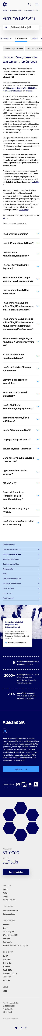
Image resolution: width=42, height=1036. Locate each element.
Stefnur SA (7, 963)
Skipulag (6, 966)
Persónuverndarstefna (10, 1019)
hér (4, 218)
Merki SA (6, 980)
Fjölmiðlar (7, 977)
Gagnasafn (7, 942)
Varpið (5, 896)
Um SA (5, 956)
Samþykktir (7, 970)
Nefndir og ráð (8, 931)
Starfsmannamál (28, 11)
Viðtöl (5, 893)
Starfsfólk (7, 959)
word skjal (23, 210)
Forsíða (5, 11)
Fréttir (5, 889)
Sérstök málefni (9, 900)
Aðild (5, 991)
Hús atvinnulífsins (10, 973)
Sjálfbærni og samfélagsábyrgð (15, 945)
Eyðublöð (34, 38)
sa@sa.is (10, 862)
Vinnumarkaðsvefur (15, 11)
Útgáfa (5, 928)
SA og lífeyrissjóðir (10, 935)
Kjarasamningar (9, 914)
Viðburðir (6, 925)
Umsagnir (6, 938)
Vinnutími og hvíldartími (13, 48)
